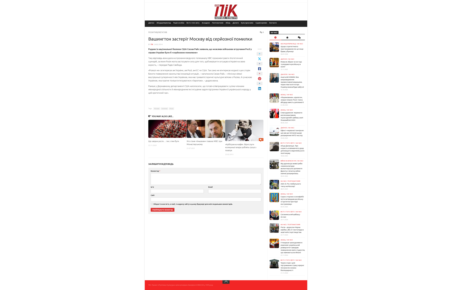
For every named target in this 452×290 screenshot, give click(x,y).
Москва (156, 108)
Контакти (273, 23)
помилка (164, 108)
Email (210, 187)
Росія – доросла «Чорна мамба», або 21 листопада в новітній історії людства (292, 229)
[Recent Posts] (275, 37)
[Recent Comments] (299, 37)
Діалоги (236, 23)
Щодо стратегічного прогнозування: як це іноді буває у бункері (292, 48)
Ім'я (152, 187)
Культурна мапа (247, 23)
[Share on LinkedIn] (259, 86)
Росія (171, 108)
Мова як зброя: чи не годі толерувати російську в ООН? (291, 64)
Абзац (228, 23)
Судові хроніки (261, 23)
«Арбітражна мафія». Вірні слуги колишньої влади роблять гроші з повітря (240, 147)
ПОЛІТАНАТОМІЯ (294, 181)
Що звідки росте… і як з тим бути (163, 141)
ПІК (152, 44)
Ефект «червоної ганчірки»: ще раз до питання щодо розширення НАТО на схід (292, 132)
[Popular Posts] (287, 37)
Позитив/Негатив (157, 32)
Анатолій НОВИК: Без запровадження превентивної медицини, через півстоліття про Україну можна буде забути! (292, 82)
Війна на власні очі (288, 161)
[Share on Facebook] (259, 66)
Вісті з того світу (193, 23)
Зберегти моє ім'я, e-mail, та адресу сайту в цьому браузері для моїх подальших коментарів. (193, 204)
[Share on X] (259, 56)
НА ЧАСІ (300, 44)
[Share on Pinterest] (259, 76)
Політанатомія (217, 23)
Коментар (155, 171)
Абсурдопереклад (164, 23)
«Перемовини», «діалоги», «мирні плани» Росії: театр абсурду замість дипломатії (292, 99)
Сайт (153, 195)
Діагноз (151, 23)
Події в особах (178, 23)
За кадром (206, 23)
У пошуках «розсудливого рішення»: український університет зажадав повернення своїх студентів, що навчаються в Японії (293, 247)
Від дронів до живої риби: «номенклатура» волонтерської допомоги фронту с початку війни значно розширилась (292, 168)
